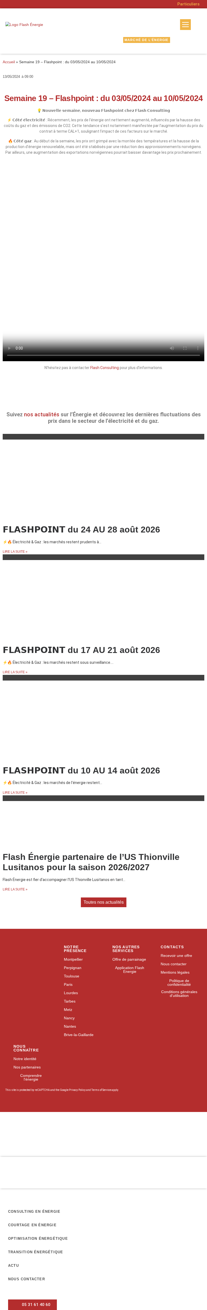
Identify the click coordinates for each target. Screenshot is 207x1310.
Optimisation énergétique (38, 1239)
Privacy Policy (77, 1089)
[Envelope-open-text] (183, 1011)
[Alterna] (41, 1141)
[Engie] (91, 1126)
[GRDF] (41, 1126)
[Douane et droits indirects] (66, 1141)
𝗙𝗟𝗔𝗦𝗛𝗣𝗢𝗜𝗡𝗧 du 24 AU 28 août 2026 (81, 529)
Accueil (9, 62)
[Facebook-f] (162, 1011)
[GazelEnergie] (167, 1141)
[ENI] (166, 1126)
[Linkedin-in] (173, 1011)
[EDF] (66, 1126)
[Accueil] (27, 948)
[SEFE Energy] (141, 1141)
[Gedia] (91, 1141)
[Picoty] (116, 1141)
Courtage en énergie (32, 1225)
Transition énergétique (35, 1252)
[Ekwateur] (15, 1141)
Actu (13, 1266)
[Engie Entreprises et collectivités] (116, 1126)
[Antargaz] (192, 1141)
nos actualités (41, 414)
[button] (85, 397)
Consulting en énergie (34, 1212)
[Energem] (192, 1126)
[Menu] (185, 24)
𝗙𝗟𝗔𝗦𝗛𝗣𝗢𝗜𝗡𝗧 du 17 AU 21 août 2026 (81, 650)
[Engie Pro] (141, 1126)
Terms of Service (101, 1089)
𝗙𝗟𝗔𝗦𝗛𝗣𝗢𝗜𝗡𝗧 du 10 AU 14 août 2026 (81, 770)
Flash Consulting (104, 368)
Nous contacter (26, 1279)
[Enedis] (15, 1126)
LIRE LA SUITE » (15, 552)
